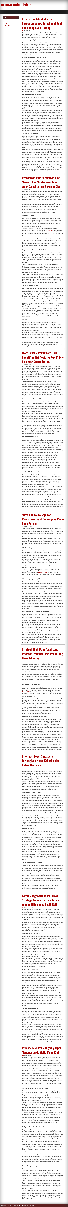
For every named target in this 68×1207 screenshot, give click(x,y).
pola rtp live (49, 230)
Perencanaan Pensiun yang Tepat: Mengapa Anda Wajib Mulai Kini (42, 1050)
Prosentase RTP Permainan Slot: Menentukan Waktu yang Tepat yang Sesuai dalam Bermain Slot (41, 182)
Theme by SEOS (30, 1205)
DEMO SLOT (7, 23)
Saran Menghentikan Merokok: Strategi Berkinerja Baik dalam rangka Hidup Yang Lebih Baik (40, 900)
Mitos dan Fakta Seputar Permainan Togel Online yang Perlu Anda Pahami (43, 519)
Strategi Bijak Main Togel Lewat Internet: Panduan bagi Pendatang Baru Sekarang (42, 653)
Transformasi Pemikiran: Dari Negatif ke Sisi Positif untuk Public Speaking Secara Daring (43, 357)
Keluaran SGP (26, 692)
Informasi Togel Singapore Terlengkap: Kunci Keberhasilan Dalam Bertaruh (41, 760)
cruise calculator (16, 4)
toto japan (33, 784)
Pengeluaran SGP (42, 572)
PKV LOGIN (7, 25)
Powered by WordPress (21, 1205)
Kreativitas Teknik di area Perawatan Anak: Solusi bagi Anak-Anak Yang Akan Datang (42, 23)
